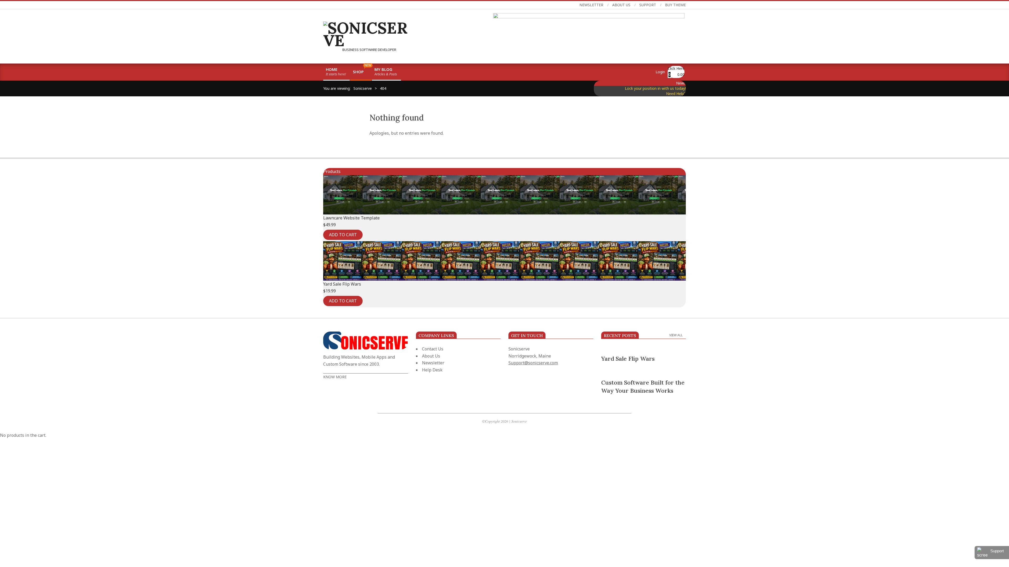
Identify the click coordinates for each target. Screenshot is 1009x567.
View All (676, 335)
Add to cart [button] (343, 235)
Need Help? (676, 93)
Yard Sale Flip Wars (342, 284)
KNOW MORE (335, 376)
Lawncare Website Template (351, 218)
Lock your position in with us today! (655, 88)
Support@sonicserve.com (533, 363)
